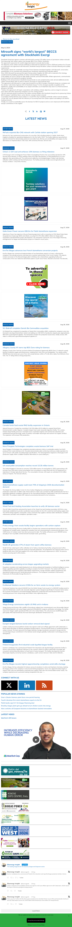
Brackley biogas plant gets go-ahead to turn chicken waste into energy (26, 706)
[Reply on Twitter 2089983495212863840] (8, 878)
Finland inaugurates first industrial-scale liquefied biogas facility (28, 645)
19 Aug (33, 872)
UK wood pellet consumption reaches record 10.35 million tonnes (28, 465)
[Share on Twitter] (33, 111)
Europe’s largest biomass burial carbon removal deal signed (26, 624)
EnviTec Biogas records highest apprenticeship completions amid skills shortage (34, 664)
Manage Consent (32, 925)
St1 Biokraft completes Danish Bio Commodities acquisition (26, 328)
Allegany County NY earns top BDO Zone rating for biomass (26, 347)
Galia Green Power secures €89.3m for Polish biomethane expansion (30, 231)
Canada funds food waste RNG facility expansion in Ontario (26, 425)
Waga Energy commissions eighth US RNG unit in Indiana (25, 604)
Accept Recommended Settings (36, 920)
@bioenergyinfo (25, 872)
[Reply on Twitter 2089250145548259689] (8, 904)
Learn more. (50, 915)
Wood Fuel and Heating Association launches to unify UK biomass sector (31, 506)
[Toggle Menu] (69, 23)
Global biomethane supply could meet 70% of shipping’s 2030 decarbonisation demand (33, 486)
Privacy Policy (40, 925)
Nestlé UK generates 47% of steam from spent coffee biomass (27, 545)
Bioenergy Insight (13, 872)
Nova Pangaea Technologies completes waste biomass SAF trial (28, 446)
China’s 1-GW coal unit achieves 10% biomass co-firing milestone (28, 152)
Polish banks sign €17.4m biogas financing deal (17, 703)
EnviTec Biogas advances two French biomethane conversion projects (30, 250)
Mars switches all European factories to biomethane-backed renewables (26, 708)
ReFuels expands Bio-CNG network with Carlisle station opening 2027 (30, 132)
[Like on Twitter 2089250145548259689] (16, 904)
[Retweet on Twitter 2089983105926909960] (12, 891)
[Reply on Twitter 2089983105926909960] (8, 891)
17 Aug (33, 897)
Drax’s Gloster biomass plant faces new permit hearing (20, 697)
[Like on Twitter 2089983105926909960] (15, 891)
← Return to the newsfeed (10, 39)
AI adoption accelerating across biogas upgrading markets (26, 564)
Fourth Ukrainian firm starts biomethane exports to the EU (21, 700)
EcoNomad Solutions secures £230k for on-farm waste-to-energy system (31, 585)
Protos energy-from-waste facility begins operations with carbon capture (31, 525)
